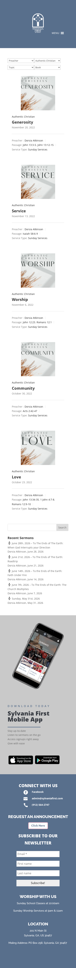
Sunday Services (37, 149)
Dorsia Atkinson (34, 140)
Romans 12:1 (44, 322)
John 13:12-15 (45, 145)
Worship (20, 299)
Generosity (22, 122)
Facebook (38, 791)
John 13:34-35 (31, 499)
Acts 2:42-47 (30, 411)
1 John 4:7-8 (47, 499)
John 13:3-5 (29, 145)
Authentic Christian (23, 116)
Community (23, 388)
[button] (55, 33)
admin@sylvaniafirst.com (47, 798)
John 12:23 (29, 322)
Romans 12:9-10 (21, 504)
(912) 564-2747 (40, 804)
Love (16, 476)
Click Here (38, 825)
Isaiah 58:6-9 (30, 233)
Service (19, 210)
